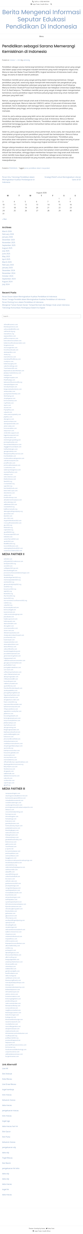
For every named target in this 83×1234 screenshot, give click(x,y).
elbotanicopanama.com (11, 633)
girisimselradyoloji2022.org (12, 584)
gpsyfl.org (7, 785)
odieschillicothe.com (10, 649)
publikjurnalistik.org (11, 1038)
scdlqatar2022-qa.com (11, 568)
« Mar (4, 219)
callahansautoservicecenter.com (14, 660)
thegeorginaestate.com (11, 730)
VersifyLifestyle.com (10, 387)
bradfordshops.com (10, 497)
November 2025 (8, 242)
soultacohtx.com (9, 780)
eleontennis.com (9, 493)
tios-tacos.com (10, 879)
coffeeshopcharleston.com (12, 672)
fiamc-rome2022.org (10, 702)
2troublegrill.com (10, 925)
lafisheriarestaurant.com (12, 707)
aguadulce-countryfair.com (12, 711)
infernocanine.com (11, 941)
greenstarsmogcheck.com (12, 656)
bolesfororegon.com (12, 1015)
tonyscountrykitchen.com (12, 720)
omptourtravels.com (12, 1031)
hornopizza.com (10, 814)
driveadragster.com (11, 816)
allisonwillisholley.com (12, 946)
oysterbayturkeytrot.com (13, 902)
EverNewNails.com (10, 456)
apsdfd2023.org (9, 532)
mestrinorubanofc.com (12, 1022)
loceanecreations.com (12, 996)
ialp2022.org (8, 591)
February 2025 (8, 265)
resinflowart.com (10, 846)
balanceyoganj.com (10, 364)
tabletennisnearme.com (11, 776)
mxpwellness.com (11, 939)
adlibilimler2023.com (10, 504)
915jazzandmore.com (11, 709)
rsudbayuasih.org (11, 1036)
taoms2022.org (8, 598)
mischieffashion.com (10, 472)
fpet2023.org (8, 481)
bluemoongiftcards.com (13, 980)
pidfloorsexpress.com (11, 338)
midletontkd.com (10, 969)
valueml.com (8, 412)
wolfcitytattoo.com (11, 899)
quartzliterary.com (10, 686)
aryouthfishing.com (11, 874)
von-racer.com (8, 670)
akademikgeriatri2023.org (12, 577)
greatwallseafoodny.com (13, 839)
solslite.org (9, 948)
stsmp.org (7, 354)
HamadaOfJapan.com (11, 384)
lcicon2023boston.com (11, 546)
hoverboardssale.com (11, 350)
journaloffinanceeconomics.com (15, 1045)
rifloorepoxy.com (11, 918)
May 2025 (6, 256)
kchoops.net (9, 985)
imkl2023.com (8, 537)
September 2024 (8, 279)
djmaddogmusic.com (12, 953)
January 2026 (7, 237)
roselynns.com (8, 361)
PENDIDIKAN (13, 168)
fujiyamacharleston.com (12, 695)
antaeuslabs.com (9, 391)
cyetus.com (7, 495)
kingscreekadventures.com (13, 389)
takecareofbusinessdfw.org (13, 382)
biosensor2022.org (10, 589)
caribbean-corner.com (12, 978)
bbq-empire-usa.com (10, 766)
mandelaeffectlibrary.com (12, 359)
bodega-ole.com (10, 1017)
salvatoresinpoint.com (11, 460)
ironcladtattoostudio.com (13, 893)
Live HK (5, 1068)
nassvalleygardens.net (13, 1026)
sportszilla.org (8, 748)
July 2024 (5, 284)
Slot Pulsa (6, 1137)
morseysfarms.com (10, 757)
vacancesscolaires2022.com (13, 550)
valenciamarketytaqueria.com (15, 867)
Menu (41, 36)
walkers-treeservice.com (13, 932)
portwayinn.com (10, 950)
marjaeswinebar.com (11, 642)
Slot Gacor (6, 1131)
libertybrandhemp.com (12, 1006)
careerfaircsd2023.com (11, 539)
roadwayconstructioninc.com (13, 743)
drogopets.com (9, 771)
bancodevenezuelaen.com (12, 341)
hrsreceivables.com (10, 428)
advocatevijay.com (10, 502)
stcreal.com (7, 407)
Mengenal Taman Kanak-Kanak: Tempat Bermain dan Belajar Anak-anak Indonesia (35, 305)
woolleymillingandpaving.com (15, 920)
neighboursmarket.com (13, 1010)
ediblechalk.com (9, 773)
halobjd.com (8, 375)
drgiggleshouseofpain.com (12, 447)
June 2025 (6, 253)
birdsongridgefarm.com (13, 999)
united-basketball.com (12, 876)
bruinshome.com (10, 895)
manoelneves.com (10, 357)
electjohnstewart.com (12, 1029)
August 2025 (7, 248)
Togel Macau (7, 1158)
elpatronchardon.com (11, 697)
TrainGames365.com (10, 368)
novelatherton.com (11, 1024)
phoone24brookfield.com (12, 739)
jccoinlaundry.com (10, 637)
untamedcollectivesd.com (13, 936)
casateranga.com (11, 927)
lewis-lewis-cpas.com (11, 491)
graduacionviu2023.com (13, 883)
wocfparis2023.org (10, 563)
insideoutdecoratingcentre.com (14, 458)
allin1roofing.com (11, 957)
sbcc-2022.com (8, 518)
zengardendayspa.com (13, 888)
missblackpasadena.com (13, 863)
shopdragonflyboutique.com (13, 746)
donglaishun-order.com (11, 700)
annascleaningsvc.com (12, 897)
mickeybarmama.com (11, 741)
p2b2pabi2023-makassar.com (13, 561)
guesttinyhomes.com (12, 823)
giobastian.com (10, 913)
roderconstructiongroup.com (13, 614)
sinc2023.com (8, 566)
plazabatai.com (9, 617)
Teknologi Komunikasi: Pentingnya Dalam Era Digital (23, 308)
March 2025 (7, 262)
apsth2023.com (9, 541)
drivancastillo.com (11, 964)
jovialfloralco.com (9, 463)
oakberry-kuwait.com (11, 683)
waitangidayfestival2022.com (13, 548)
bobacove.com (8, 737)
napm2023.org (8, 530)
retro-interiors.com (10, 477)
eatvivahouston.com (12, 833)
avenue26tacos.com (12, 856)
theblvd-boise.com (10, 479)
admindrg (26, 60)
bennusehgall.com (10, 610)
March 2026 (7, 231)
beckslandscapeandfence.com (15, 798)
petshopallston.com (11, 853)
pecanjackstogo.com (12, 886)
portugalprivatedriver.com (12, 667)
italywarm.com (10, 1042)
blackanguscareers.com (13, 1013)
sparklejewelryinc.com (12, 890)
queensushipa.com (10, 421)
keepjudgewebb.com (12, 959)
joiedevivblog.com (11, 1001)
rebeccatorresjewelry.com (12, 414)
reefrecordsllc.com (11, 869)
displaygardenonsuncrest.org (13, 764)
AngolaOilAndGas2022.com (12, 520)
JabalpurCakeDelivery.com (12, 373)
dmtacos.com (9, 810)
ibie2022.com (8, 516)
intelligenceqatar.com (11, 377)
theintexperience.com (11, 327)
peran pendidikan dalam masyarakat (37, 168)
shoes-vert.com (9, 630)
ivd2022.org (7, 603)
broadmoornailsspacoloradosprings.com (18, 860)
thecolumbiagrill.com (10, 570)
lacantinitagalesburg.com (12, 651)
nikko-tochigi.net (10, 976)
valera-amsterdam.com (13, 1003)
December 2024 (8, 270)
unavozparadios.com (11, 628)
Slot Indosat (7, 1074)
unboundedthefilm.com (11, 329)
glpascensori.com (11, 916)
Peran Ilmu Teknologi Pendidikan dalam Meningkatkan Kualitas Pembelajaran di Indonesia (18, 179)
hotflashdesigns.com (11, 449)
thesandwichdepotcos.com (12, 444)
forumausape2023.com (11, 534)
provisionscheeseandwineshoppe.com (16, 573)
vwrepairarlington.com (12, 793)
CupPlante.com (9, 403)
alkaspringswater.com (11, 677)
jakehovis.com (8, 713)
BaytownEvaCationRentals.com (14, 371)
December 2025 (8, 240)
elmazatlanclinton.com (11, 644)
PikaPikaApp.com (9, 380)
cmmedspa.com (10, 966)
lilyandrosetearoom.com (13, 906)
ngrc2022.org (8, 486)
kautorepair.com (9, 640)
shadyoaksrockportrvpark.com (14, 635)
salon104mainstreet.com (12, 674)
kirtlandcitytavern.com (12, 989)
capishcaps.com (9, 783)
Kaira (43, 1228)
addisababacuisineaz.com (14, 1054)
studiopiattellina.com (10, 690)
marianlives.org (9, 334)
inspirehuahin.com (10, 437)
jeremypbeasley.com (11, 442)
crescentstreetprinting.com (14, 812)
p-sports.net (9, 849)
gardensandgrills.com (12, 971)
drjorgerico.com (9, 419)
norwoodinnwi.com (11, 1008)
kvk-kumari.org (10, 1047)
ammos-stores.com (11, 994)
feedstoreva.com (9, 769)
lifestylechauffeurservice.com (13, 454)
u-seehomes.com (9, 467)
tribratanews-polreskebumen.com (16, 1033)
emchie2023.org (9, 582)
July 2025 (5, 251)
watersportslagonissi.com (12, 470)
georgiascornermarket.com (13, 663)
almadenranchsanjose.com (13, 500)
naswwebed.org (9, 507)
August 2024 (7, 281)
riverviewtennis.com (10, 760)
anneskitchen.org (11, 865)
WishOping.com (9, 396)
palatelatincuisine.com (12, 828)
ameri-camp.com (9, 426)
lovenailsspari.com (10, 681)
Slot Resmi (6, 1163)
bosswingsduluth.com (11, 716)
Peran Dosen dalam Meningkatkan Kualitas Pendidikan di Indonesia (29, 296)
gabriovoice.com (10, 844)
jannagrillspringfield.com (12, 693)
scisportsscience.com (12, 1052)
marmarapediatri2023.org (12, 580)
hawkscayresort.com (10, 619)
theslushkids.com (11, 911)
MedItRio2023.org (9, 544)
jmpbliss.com (8, 417)
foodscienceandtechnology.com (15, 1049)
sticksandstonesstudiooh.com (15, 929)
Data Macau (7, 1079)
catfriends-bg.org (9, 331)
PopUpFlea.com (9, 410)
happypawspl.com (10, 658)
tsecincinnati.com (9, 612)
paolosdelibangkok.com (11, 734)
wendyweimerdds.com (11, 424)
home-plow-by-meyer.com (13, 826)
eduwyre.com (8, 474)
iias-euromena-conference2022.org (15, 600)
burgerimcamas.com (12, 1056)
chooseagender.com (10, 347)
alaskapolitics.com (10, 352)
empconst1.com (9, 431)
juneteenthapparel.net (12, 1040)
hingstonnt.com (9, 345)
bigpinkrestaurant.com (11, 435)
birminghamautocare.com (12, 718)
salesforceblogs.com (10, 366)
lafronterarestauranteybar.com (15, 904)
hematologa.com (10, 819)
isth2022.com (8, 559)
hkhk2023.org (8, 527)
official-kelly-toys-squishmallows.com (16, 762)
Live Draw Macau (9, 1084)
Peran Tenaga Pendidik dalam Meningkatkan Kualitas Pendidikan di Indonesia (33, 299)
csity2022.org (8, 605)
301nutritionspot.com (12, 992)
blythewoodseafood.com (12, 732)
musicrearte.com (9, 755)
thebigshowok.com (11, 835)
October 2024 (7, 276)
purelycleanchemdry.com (12, 394)
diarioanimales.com (10, 623)
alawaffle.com (10, 872)
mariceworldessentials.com (13, 704)
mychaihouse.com (10, 725)
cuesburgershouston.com (13, 805)
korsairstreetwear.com (12, 851)
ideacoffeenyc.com (10, 647)
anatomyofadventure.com (14, 962)
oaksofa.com (8, 778)
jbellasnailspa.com (10, 723)
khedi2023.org (8, 575)
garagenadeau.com (10, 451)
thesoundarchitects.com (13, 955)
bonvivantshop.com (10, 400)
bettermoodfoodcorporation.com (14, 343)
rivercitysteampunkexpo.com (14, 982)
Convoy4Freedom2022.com (12, 523)
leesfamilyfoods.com (11, 488)
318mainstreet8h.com (11, 679)
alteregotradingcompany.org (13, 511)
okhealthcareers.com (11, 324)
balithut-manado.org (10, 509)
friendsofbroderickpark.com (13, 688)
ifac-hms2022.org (9, 596)
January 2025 (7, 267)
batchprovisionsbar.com (12, 750)
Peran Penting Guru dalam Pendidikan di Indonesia (22, 302)
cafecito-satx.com (11, 881)
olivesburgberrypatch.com (14, 909)
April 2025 (6, 259)
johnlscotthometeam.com (12, 465)
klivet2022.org (8, 594)
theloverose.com (10, 842)
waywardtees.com (10, 336)
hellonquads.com (9, 621)
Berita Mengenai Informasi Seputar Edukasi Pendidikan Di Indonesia (41, 19)
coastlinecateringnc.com (13, 803)
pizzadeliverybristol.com (12, 653)
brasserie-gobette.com (11, 753)
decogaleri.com (9, 626)
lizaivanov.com (10, 821)
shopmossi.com (10, 934)
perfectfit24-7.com (10, 665)
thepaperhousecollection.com (15, 943)
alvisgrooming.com (10, 727)
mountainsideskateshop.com (15, 987)
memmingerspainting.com (12, 440)
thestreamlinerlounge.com (14, 1019)
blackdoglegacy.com (12, 830)
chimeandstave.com (12, 837)
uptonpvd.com (10, 922)
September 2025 (8, 245)
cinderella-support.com (11, 433)
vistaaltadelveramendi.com (14, 800)
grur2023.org (8, 525)
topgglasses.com (10, 858)
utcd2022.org (8, 587)
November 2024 (8, 273)
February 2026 (8, 234)
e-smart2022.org (9, 484)
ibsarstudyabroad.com (11, 607)
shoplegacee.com (9, 398)
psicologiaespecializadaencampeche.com (19, 807)
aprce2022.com (9, 514)
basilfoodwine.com (11, 973)
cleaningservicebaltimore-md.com (16, 796)
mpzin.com (7, 405)
